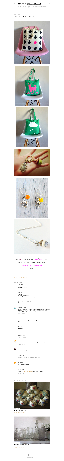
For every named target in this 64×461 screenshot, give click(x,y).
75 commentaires (21, 447)
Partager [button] (15, 277)
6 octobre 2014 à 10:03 (22, 330)
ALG (19, 340)
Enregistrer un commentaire (20, 376)
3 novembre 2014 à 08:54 (22, 366)
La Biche (20, 355)
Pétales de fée (21, 307)
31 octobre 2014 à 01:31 (22, 344)
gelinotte (20, 326)
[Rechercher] (49, 3)
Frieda (19, 292)
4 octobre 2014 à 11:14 (21, 313)
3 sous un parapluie (29, 3)
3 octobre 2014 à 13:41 (22, 304)
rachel (19, 284)
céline (19, 317)
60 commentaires (21, 412)
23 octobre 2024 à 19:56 (22, 373)
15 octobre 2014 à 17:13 (22, 337)
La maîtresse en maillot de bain (24, 348)
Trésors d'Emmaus (21, 445)
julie (18, 333)
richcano (35, 457)
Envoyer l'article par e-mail (23, 277)
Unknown (20, 362)
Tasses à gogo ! (20, 410)
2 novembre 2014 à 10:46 (22, 351)
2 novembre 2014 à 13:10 (22, 358)
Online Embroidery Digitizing (27, 371)
